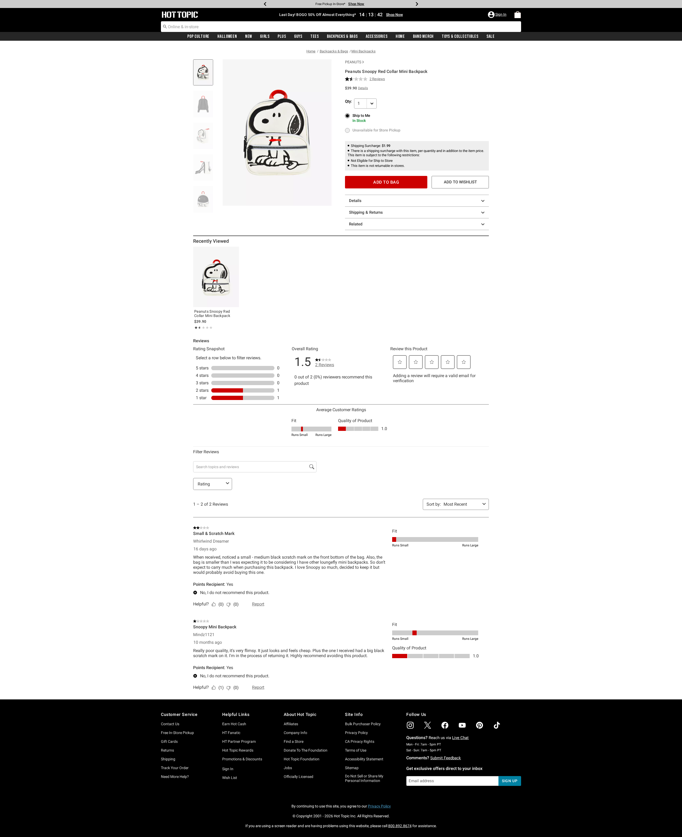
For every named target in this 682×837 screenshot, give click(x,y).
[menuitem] (517, 14)
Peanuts (353, 62)
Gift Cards (169, 741)
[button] (497, 15)
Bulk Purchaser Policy (363, 724)
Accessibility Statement (364, 759)
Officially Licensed (298, 776)
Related (355, 224)
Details (355, 200)
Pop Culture (198, 36)
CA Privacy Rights (359, 741)
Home (400, 36)
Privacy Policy (356, 733)
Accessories (377, 36)
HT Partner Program (239, 741)
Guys (298, 36)
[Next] (417, 4)
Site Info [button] (354, 714)
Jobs (288, 768)
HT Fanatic (231, 733)
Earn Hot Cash (234, 724)
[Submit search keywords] (165, 26)
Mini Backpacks (363, 51)
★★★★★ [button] (197, 327)
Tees (314, 36)
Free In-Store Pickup (177, 733)
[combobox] (341, 26)
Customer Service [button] (179, 714)
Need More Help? (175, 776)
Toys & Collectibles (460, 36)
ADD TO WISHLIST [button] (460, 182)
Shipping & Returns (366, 212)
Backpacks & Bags (342, 36)
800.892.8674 (400, 826)
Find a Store (293, 741)
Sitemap (352, 768)
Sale (490, 36)
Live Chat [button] (460, 737)
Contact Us (170, 724)
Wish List (229, 778)
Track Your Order (175, 768)
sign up (510, 781)
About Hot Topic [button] (300, 714)
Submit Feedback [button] (445, 758)
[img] (410, 725)
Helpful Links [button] (235, 714)
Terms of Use (355, 750)
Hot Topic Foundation (301, 759)
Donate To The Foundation (305, 750)
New (248, 36)
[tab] (205, 75)
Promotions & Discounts (242, 759)
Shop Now (356, 4)
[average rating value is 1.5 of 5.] (357, 79)
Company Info (295, 733)
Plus (282, 36)
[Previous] (265, 4)
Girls (265, 36)
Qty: (348, 101)
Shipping (168, 759)
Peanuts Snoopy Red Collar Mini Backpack (212, 313)
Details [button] (363, 88)
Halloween (227, 36)
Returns (167, 750)
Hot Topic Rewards (237, 750)
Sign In (227, 769)
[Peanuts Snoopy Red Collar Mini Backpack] (216, 277)
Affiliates (291, 724)
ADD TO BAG (386, 182)
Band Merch (423, 36)
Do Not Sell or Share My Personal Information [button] (364, 778)
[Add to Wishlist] (233, 252)
